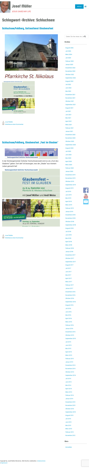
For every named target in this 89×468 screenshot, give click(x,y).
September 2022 (70, 78)
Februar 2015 (69, 358)
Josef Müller (9, 122)
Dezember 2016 (70, 292)
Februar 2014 (69, 395)
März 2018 (68, 245)
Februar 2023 (69, 61)
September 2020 (70, 145)
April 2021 (68, 121)
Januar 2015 (69, 362)
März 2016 (68, 322)
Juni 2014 (68, 382)
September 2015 (70, 338)
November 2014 (70, 368)
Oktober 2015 (69, 335)
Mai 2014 (68, 385)
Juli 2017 (68, 268)
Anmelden (68, 447)
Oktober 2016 (69, 298)
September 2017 (70, 261)
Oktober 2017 (69, 258)
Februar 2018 (69, 248)
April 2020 (68, 161)
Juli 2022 (68, 84)
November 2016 (70, 295)
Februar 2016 (69, 325)
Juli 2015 (68, 342)
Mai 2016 (68, 315)
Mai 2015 (68, 348)
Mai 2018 (68, 238)
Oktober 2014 (69, 372)
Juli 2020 (68, 151)
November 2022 (70, 71)
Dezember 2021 (70, 94)
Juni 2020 (68, 154)
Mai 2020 (68, 158)
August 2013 (69, 415)
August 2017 (69, 265)
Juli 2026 (68, 51)
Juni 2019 (68, 195)
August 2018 (69, 228)
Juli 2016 (68, 308)
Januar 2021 (69, 131)
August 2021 (69, 108)
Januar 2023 (69, 64)
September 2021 (70, 104)
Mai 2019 (68, 198)
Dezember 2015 (70, 332)
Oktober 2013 (69, 409)
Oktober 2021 (69, 101)
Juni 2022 (68, 88)
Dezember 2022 (70, 68)
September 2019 (70, 185)
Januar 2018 (69, 251)
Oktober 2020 (69, 141)
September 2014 (70, 375)
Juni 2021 (68, 114)
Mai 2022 (68, 91)
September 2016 (70, 302)
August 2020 (69, 148)
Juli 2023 (68, 58)
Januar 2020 (69, 171)
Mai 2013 (68, 425)
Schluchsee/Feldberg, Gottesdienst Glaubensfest (27, 28)
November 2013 (70, 405)
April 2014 (68, 388)
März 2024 (68, 54)
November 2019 (70, 178)
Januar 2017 (69, 288)
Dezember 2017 (70, 255)
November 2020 (70, 138)
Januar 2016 (69, 328)
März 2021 (68, 124)
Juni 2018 (68, 235)
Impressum (4, 463)
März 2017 (68, 281)
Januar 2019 (69, 211)
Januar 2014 (69, 398)
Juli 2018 (68, 231)
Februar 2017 (69, 285)
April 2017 (68, 278)
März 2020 (68, 164)
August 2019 (69, 188)
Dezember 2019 (70, 175)
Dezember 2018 (70, 215)
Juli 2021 (68, 111)
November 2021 (70, 98)
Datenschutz (41, 461)
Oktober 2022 (69, 74)
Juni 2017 (68, 271)
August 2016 (69, 305)
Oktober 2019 (69, 181)
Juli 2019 (68, 191)
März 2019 (68, 205)
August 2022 (69, 81)
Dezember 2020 (70, 134)
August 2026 (69, 48)
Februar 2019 (69, 208)
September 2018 (70, 225)
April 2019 (68, 201)
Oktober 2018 (69, 221)
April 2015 (68, 352)
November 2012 (70, 435)
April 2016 (68, 318)
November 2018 (70, 218)
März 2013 (68, 428)
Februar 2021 (69, 128)
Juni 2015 (68, 345)
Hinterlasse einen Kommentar (14, 124)
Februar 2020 (69, 168)
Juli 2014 (68, 378)
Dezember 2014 (70, 365)
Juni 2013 (68, 422)
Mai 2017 (68, 275)
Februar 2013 (69, 432)
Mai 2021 (68, 118)
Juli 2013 (68, 418)
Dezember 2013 (70, 402)
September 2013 (70, 412)
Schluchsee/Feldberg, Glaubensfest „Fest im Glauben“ (30, 142)
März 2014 (68, 392)
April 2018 (68, 241)
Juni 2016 (68, 312)
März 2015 (68, 355)
